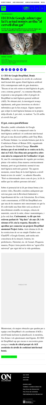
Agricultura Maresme (32, 2)
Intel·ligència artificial (9, 357)
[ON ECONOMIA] (26, 8)
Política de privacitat (31, 389)
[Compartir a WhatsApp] (6, 69)
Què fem (26, 377)
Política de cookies (30, 392)
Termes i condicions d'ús (32, 387)
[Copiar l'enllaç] (25, 69)
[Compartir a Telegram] (10, 69)
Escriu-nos (27, 384)
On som (25, 380)
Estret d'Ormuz (6, 2)
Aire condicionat (18, 2)
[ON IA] (3, 8)
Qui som (26, 375)
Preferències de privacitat (33, 394)
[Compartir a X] (2, 69)
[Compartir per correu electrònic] (21, 69)
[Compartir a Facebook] (14, 69)
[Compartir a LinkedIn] (17, 69)
